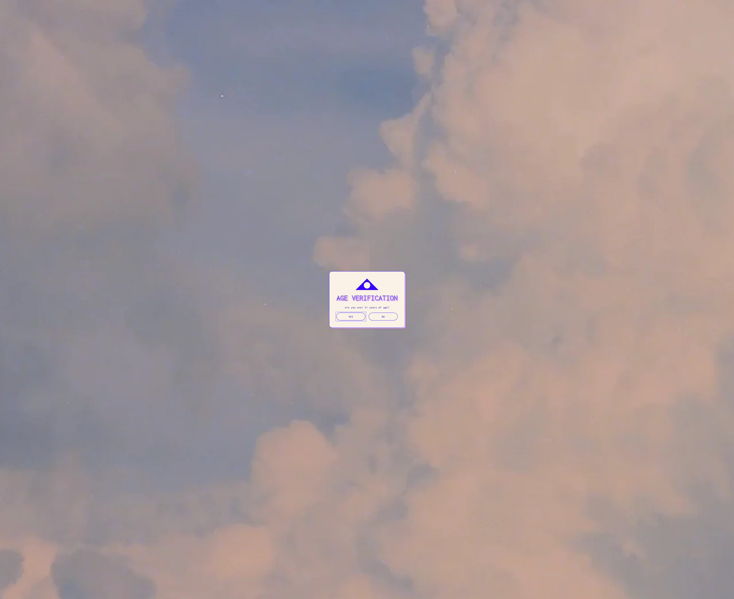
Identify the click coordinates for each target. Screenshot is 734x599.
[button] (350, 316)
